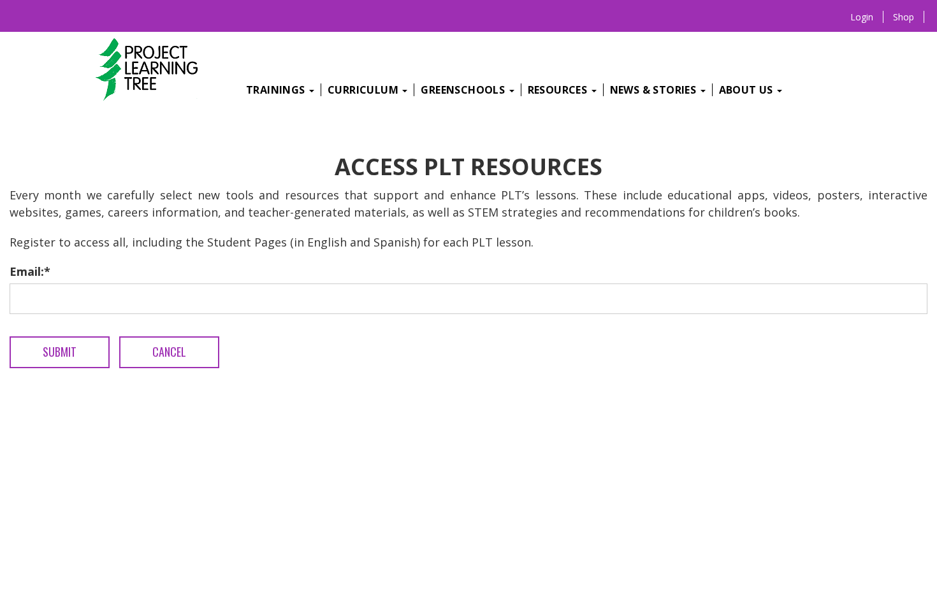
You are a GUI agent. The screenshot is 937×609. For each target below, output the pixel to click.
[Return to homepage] (151, 70)
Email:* (30, 271)
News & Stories (654, 89)
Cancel (169, 351)
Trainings (277, 89)
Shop (903, 17)
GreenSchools (464, 89)
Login (861, 17)
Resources (559, 89)
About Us (747, 89)
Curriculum (364, 89)
